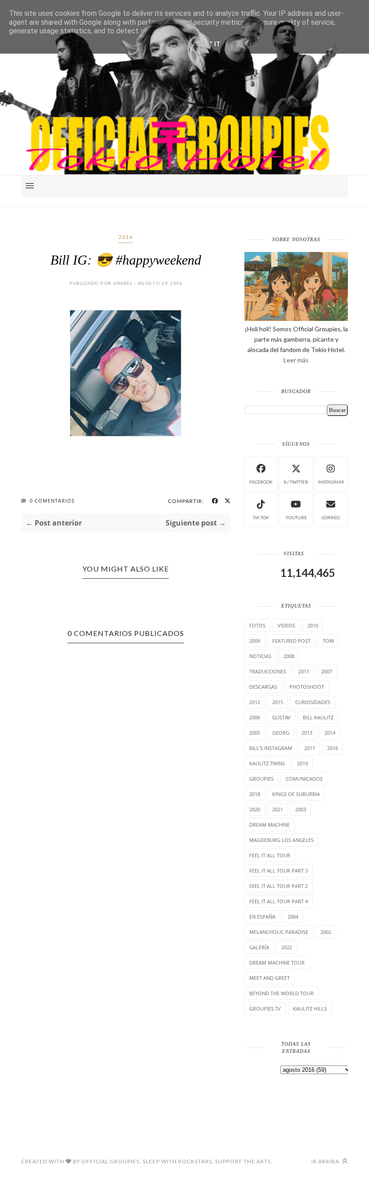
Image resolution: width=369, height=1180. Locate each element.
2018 (254, 794)
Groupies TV (265, 1008)
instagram (331, 482)
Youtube (296, 517)
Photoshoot (306, 686)
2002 (325, 931)
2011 (303, 671)
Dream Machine (269, 824)
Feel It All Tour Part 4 (278, 901)
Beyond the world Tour (281, 993)
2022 (286, 947)
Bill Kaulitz (318, 717)
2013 (307, 732)
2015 (277, 702)
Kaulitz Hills (310, 1008)
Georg (280, 732)
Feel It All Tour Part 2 (278, 886)
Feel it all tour (269, 855)
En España (262, 916)
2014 (329, 732)
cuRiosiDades (312, 702)
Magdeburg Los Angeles (281, 840)
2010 (312, 625)
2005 (254, 732)
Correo (331, 517)
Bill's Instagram (270, 748)
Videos (286, 625)
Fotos (257, 625)
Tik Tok (261, 517)
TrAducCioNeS (267, 671)
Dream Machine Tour (277, 962)
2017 (309, 748)
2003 (300, 809)
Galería (259, 947)
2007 (326, 671)
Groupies (261, 778)
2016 (125, 236)
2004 (293, 916)
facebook (261, 482)
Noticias (260, 656)
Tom (328, 640)
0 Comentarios (52, 500)
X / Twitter (296, 482)
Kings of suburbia (296, 794)
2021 (277, 809)
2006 (254, 717)
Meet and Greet (269, 977)
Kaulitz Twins (267, 763)
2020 (254, 809)
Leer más (296, 360)
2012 (254, 702)
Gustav (281, 717)
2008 (289, 656)
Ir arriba (326, 1161)
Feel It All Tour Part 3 (278, 870)
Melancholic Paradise (278, 931)
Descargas (263, 686)
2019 (302, 763)
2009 (254, 640)
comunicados (304, 778)
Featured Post (291, 640)
